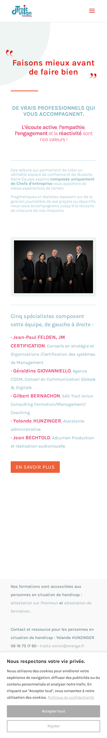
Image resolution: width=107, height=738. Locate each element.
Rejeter (53, 726)
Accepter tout (53, 711)
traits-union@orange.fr (62, 645)
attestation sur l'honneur (34, 602)
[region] (53, 695)
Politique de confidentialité (71, 697)
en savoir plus (35, 467)
